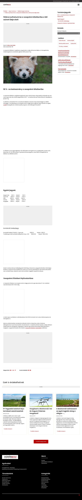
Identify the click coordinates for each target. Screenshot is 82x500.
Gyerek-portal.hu (6, 483)
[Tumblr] (15, 370)
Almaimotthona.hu (6, 477)
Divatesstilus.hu (5, 482)
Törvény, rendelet (63, 46)
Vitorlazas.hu (5, 485)
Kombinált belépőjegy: (63, 21)
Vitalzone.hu (5, 479)
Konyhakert (44, 487)
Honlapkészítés (5, 467)
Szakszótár (73, 43)
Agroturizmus (44, 486)
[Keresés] (79, 33)
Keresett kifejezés (61, 31)
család (5, 105)
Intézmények (62, 40)
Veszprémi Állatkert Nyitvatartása (66, 23)
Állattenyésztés (44, 482)
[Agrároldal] (7, 4)
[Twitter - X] (13, 370)
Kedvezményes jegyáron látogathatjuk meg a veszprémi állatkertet (66, 1)
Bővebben (73, 56)
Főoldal (5, 11)
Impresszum (44, 463)
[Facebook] (10, 370)
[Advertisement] (28, 33)
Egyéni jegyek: (60, 19)
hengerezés (62, 69)
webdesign (12, 467)
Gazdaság (43, 485)
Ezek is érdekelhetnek (13, 382)
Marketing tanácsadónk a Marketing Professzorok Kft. (14, 469)
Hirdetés (27, 23)
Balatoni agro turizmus (23, 11)
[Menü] (78, 4)
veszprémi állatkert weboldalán (34, 328)
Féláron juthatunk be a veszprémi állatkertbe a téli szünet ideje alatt (22, 12)
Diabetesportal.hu (6, 480)
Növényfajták (70, 40)
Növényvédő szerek (64, 43)
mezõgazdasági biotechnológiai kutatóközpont (63, 53)
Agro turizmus (12, 11)
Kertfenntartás (44, 480)
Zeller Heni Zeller (11, 45)
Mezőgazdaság (45, 477)
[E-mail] (12, 370)
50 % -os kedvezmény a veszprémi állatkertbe (66, 15)
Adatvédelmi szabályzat (47, 461)
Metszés (43, 483)
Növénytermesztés (45, 479)
